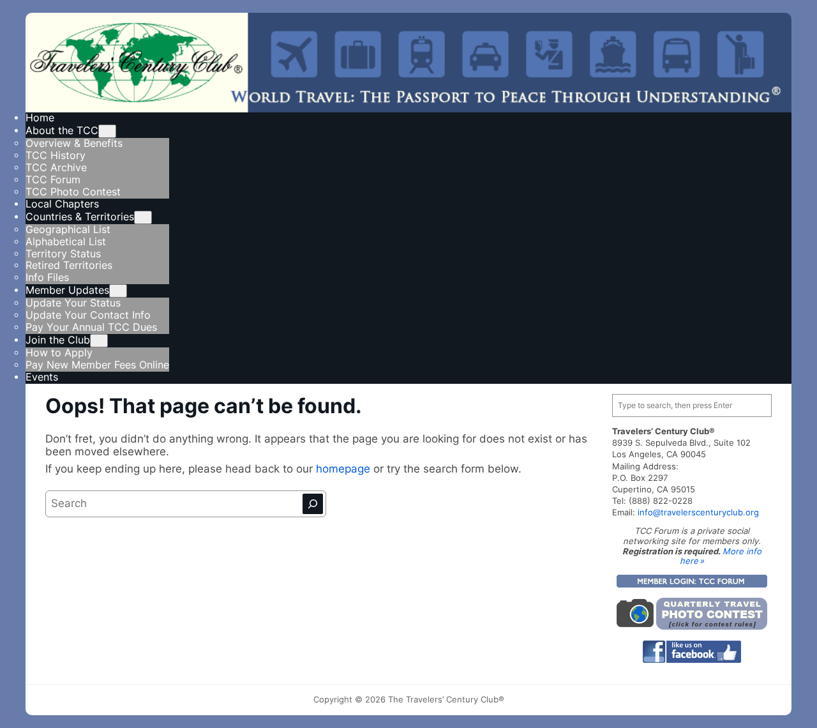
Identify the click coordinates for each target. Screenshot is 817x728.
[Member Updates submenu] (118, 291)
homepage (344, 468)
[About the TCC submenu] (107, 131)
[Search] (313, 504)
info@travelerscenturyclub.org (698, 512)
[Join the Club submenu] (99, 340)
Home (40, 118)
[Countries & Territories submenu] (143, 217)
